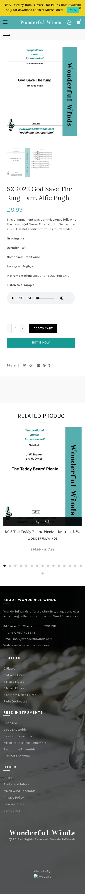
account (69, 22)
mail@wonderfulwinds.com (33, 639)
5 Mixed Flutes (13, 688)
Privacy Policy (13, 797)
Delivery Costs (13, 804)
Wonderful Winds (43, 538)
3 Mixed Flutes (13, 675)
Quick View (47, 521)
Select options (37, 521)
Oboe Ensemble (15, 730)
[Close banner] (80, 7)
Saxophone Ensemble (19, 749)
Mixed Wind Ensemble (19, 791)
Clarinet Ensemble (17, 756)
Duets (7, 778)
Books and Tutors (16, 784)
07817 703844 (24, 633)
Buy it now (41, 342)
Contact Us (11, 811)
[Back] (6, 34)
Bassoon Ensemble (17, 736)
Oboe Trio (10, 723)
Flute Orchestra (15, 701)
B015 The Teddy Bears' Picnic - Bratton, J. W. (42, 532)
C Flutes (9, 668)
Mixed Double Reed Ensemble (24, 743)
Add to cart (43, 328)
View (73, 10)
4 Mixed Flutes (13, 682)
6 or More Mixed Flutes (19, 695)
